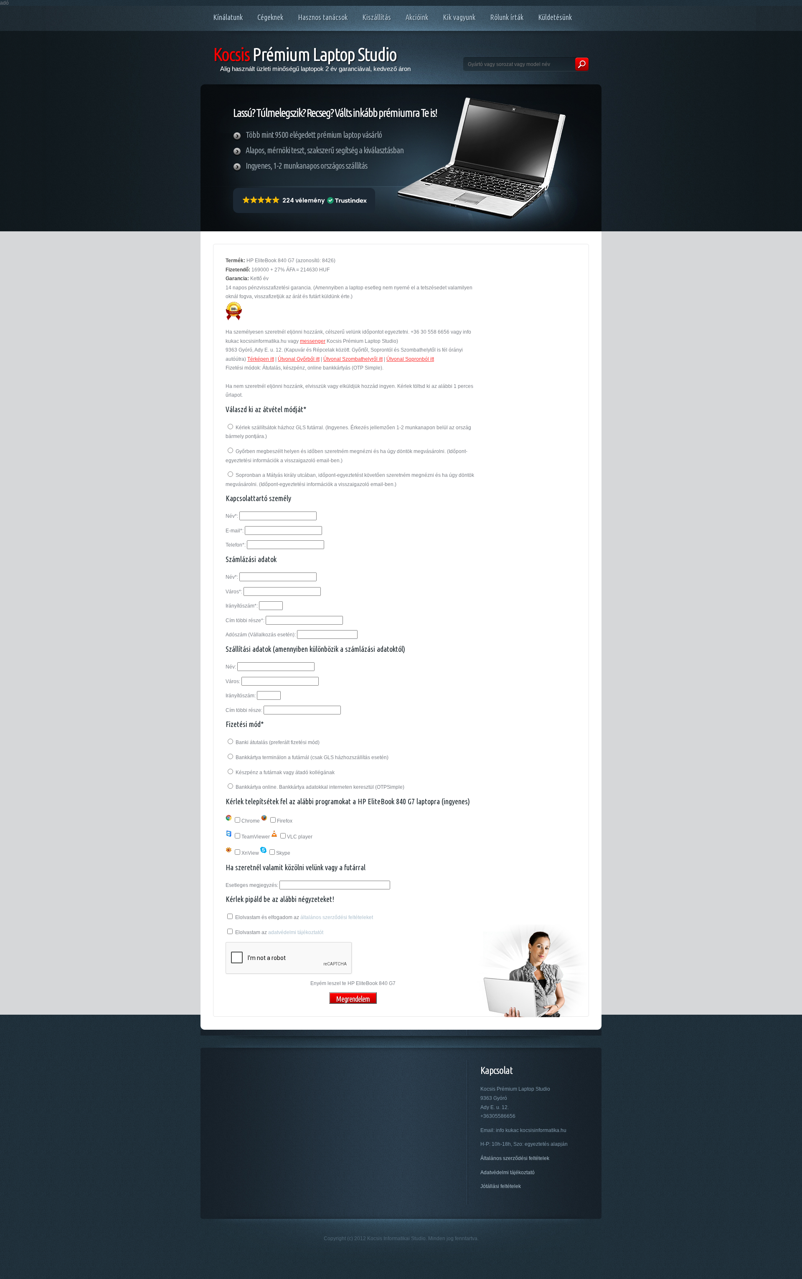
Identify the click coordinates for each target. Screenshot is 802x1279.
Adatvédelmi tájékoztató (507, 1172)
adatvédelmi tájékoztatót (295, 932)
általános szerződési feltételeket (336, 917)
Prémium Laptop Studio (304, 54)
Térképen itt (260, 359)
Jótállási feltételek (500, 1186)
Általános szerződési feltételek (514, 1158)
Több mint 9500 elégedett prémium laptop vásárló (314, 134)
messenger (312, 341)
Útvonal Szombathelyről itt (353, 359)
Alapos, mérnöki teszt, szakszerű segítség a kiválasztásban (325, 150)
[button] (304, 200)
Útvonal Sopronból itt (410, 359)
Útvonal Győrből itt (299, 359)
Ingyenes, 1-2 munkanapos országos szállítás (306, 165)
